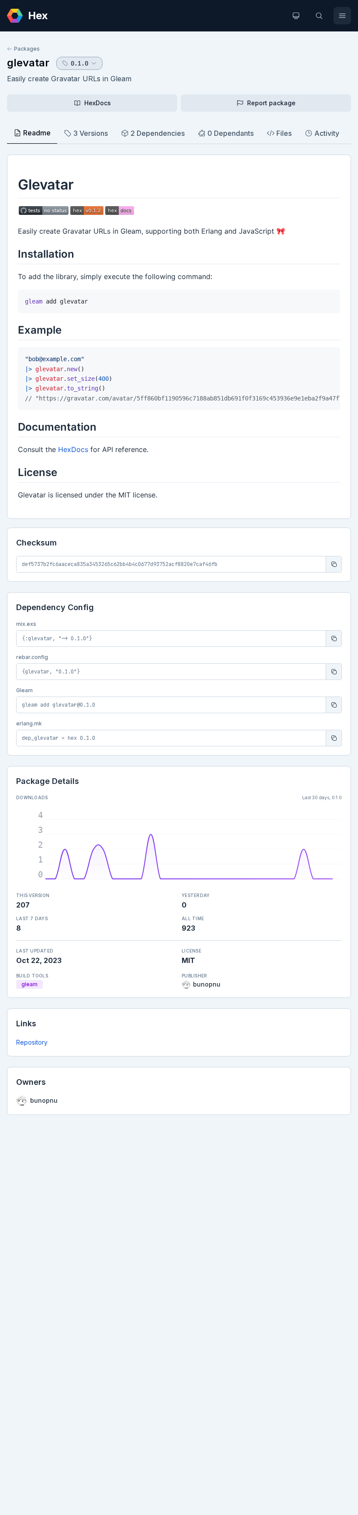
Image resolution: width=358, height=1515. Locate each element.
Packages (27, 48)
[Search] (319, 16)
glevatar (28, 62)
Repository (32, 1042)
